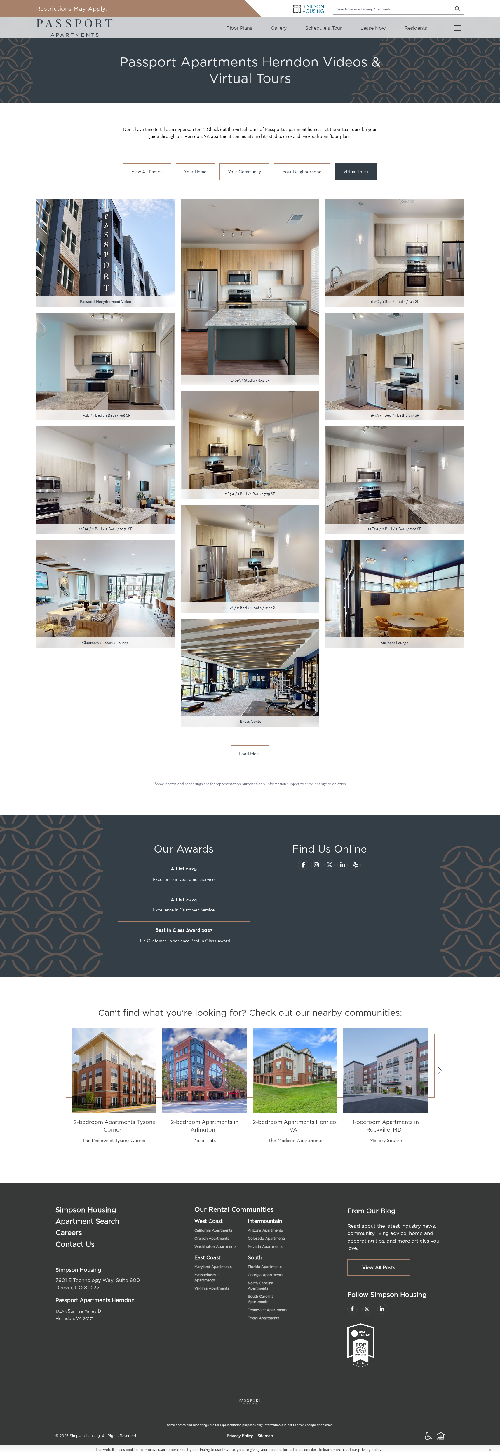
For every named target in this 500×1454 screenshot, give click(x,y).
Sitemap (265, 1435)
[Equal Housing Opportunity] (441, 1436)
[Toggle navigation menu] (458, 27)
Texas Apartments (263, 1318)
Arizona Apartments (265, 1230)
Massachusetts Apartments (206, 1277)
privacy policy (369, 1449)
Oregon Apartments (211, 1238)
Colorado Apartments (267, 1238)
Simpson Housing (85, 1209)
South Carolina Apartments (260, 1299)
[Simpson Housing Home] (308, 9)
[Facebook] (303, 865)
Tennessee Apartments (267, 1309)
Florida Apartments (265, 1266)
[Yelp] (356, 865)
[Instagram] (316, 865)
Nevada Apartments (265, 1246)
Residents (416, 28)
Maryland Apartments (213, 1266)
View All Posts (378, 1267)
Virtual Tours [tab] (355, 172)
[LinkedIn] (342, 865)
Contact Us (75, 1244)
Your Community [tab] (244, 172)
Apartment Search (87, 1221)
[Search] (457, 9)
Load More (250, 753)
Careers (68, 1232)
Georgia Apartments (265, 1274)
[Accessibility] (428, 1436)
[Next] (440, 1070)
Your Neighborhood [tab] (302, 172)
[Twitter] (329, 865)
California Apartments (213, 1230)
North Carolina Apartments (260, 1286)
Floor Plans (239, 28)
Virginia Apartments (211, 1288)
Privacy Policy (240, 1435)
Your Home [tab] (195, 172)
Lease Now (373, 28)
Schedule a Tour (323, 28)
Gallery (279, 28)
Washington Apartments (215, 1246)
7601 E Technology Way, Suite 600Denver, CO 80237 (97, 1284)
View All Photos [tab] (147, 172)
